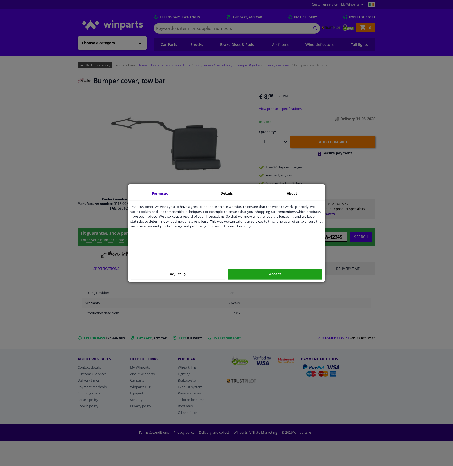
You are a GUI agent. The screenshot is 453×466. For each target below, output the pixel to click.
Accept (275, 274)
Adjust (176, 274)
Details (226, 193)
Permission (161, 193)
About (292, 193)
